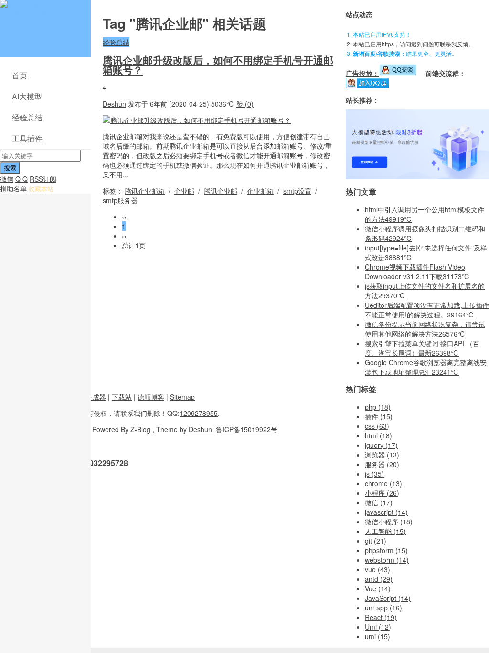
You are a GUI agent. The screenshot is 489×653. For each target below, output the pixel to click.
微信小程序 (389, 521)
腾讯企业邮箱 (145, 191)
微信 (6, 179)
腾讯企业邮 (220, 191)
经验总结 (27, 117)
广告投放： (362, 73)
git (375, 540)
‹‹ (124, 216)
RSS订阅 (43, 179)
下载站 (122, 397)
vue (377, 569)
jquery (381, 445)
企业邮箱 (260, 191)
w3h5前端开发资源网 (43, 9)
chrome (383, 483)
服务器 (382, 464)
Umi (378, 626)
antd (379, 579)
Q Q (21, 179)
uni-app (383, 607)
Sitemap (182, 397)
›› (124, 235)
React (381, 617)
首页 (19, 75)
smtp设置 (297, 191)
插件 (379, 416)
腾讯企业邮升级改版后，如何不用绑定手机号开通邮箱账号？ (218, 64)
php (378, 407)
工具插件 (27, 138)
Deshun (114, 104)
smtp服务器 (120, 200)
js (374, 474)
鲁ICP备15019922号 (246, 429)
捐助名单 (13, 188)
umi (377, 636)
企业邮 (184, 191)
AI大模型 (27, 96)
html (378, 435)
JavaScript (388, 598)
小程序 (382, 493)
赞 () (245, 104)
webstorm (387, 560)
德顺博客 (151, 397)
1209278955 (199, 413)
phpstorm (386, 550)
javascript (386, 512)
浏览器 (382, 454)
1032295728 (106, 462)
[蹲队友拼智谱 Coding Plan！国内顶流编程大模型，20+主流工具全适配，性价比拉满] (417, 176)
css (377, 426)
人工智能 (385, 531)
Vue (378, 588)
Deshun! (201, 429)
